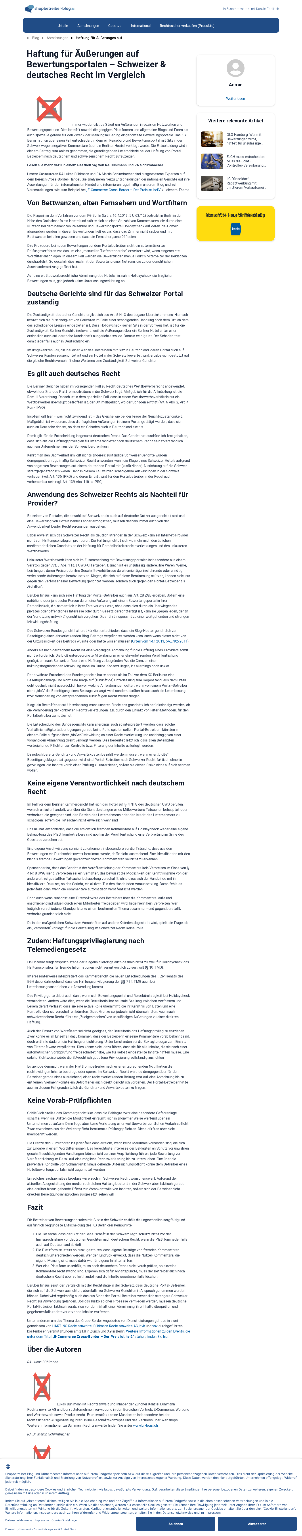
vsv (155, 1326)
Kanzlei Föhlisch (267, 9)
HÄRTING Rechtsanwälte (72, 1326)
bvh (142, 1326)
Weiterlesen (235, 99)
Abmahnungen (57, 38)
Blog (35, 38)
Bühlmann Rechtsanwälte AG (115, 1326)
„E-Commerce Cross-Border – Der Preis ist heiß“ (123, 190)
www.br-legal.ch (145, 1425)
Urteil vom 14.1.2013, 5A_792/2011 (159, 641)
